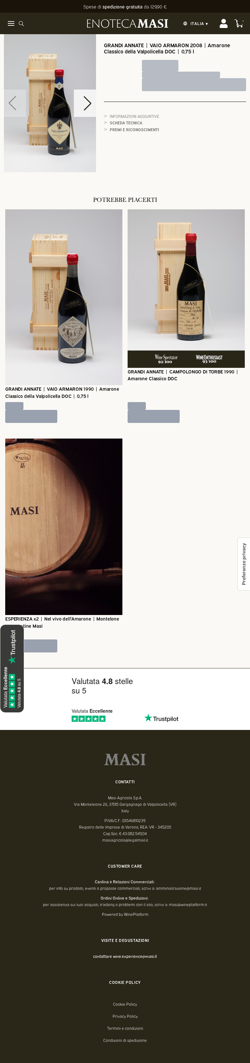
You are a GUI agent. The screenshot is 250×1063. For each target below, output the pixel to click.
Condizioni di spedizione (125, 1040)
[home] (127, 23)
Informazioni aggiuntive (134, 116)
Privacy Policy (125, 1016)
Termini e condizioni (125, 1028)
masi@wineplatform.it (188, 904)
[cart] (238, 23)
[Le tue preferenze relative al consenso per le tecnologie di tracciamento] (244, 564)
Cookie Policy (125, 1004)
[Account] (223, 23)
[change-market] (195, 23)
